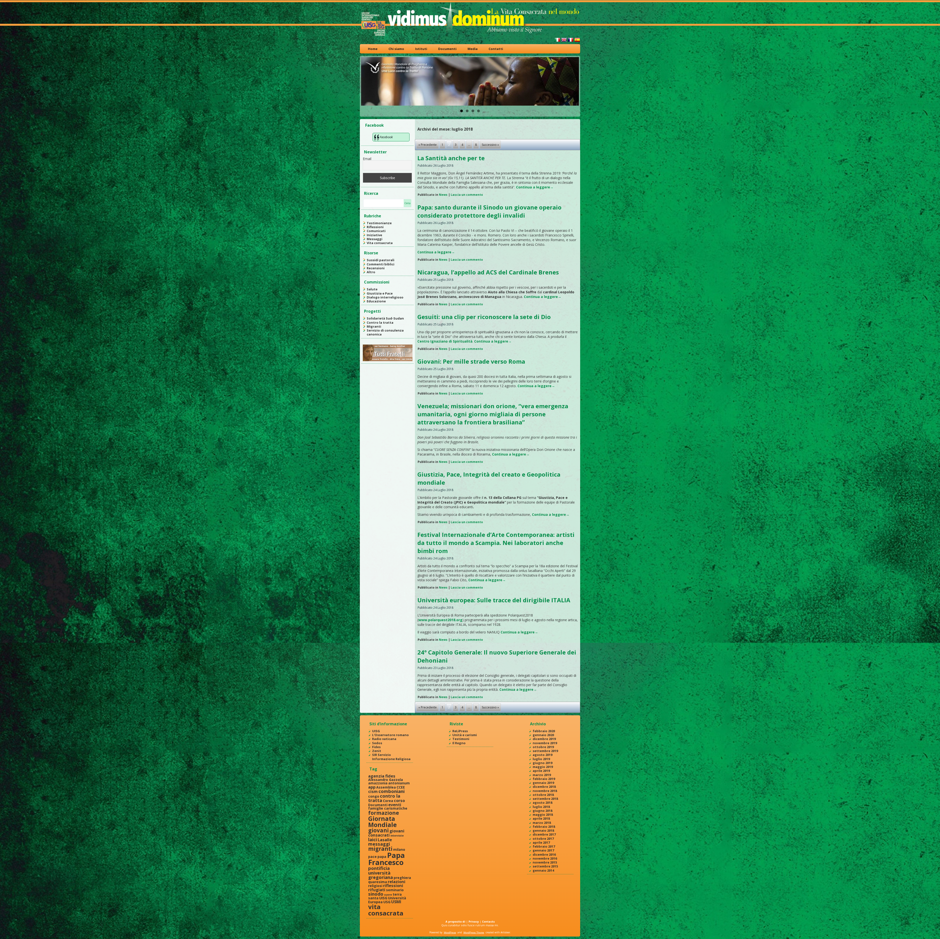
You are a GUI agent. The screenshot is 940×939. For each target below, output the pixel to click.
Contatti (496, 49)
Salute (372, 289)
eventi (394, 804)
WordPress (450, 932)
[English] (564, 42)
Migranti (374, 326)
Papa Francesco (386, 858)
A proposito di (455, 921)
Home (372, 49)
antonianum (399, 783)
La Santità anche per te (451, 158)
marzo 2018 (542, 822)
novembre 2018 (545, 791)
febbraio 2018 (544, 826)
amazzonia (378, 783)
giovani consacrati (386, 833)
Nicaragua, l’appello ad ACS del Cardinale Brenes (488, 272)
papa (381, 856)
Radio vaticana (384, 739)
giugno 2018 (542, 810)
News (443, 195)
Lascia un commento (467, 195)
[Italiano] (557, 42)
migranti (380, 849)
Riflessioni (375, 227)
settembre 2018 (545, 798)
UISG (376, 731)
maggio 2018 (543, 814)
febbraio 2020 (544, 731)
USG (386, 902)
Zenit (376, 751)
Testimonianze (379, 223)
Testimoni (460, 739)
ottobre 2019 (543, 747)
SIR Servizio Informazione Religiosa (391, 757)
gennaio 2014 (543, 870)
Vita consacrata (380, 243)
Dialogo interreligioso (385, 297)
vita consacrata (385, 909)
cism (373, 791)
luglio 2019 (541, 759)
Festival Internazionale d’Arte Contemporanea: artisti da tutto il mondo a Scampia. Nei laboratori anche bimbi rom (496, 543)
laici (372, 839)
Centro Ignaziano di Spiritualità (444, 341)
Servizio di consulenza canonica (385, 332)
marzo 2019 (542, 775)
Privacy (474, 921)
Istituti (421, 49)
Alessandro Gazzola (385, 779)
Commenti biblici (380, 264)
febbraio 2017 (544, 846)
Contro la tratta (380, 322)
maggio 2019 (543, 767)
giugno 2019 (542, 763)
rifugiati (376, 889)
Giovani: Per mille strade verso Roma (471, 361)
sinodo (375, 894)
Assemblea (386, 787)
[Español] (577, 42)
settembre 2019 (545, 751)
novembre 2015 (545, 862)
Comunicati (376, 231)
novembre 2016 (545, 858)
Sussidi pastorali (380, 260)
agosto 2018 (542, 802)
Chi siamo (396, 49)
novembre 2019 (545, 743)
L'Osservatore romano (390, 735)
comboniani (391, 791)
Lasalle (385, 839)
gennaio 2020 (543, 735)
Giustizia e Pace (380, 293)
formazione (383, 812)
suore (388, 894)
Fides (376, 747)
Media (473, 49)
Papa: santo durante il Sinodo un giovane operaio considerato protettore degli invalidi (489, 211)
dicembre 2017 (544, 834)
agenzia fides (381, 776)
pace (372, 856)
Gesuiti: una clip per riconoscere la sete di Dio (484, 317)
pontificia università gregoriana (380, 872)
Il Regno (459, 743)
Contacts (488, 921)
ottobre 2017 (543, 838)
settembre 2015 (545, 866)
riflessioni (393, 885)
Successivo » (490, 145)
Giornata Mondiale (382, 821)
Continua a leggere (534, 187)
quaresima (377, 881)
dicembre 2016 (544, 854)
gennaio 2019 (543, 782)
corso (399, 800)
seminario (395, 890)
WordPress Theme (473, 932)
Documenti (447, 49)
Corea (388, 800)
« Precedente (427, 145)
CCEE (401, 787)
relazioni (396, 881)
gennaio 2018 (543, 830)
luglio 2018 (541, 806)
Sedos (377, 743)
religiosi (375, 885)
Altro (371, 272)
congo (373, 796)
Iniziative (374, 235)
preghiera (402, 877)
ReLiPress (460, 731)
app (372, 787)
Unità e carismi (464, 735)
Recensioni (376, 268)
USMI (396, 901)
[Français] (571, 42)
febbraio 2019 (544, 779)
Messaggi (374, 239)
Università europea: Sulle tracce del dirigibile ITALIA (493, 600)
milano (399, 849)
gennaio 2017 (543, 850)
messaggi (379, 844)
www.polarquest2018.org (440, 620)
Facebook (374, 125)
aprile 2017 (541, 842)
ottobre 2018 (543, 794)
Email (367, 158)
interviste (397, 835)
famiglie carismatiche (387, 808)
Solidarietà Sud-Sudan (385, 318)
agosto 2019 (542, 755)
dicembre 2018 (544, 786)
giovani (378, 830)
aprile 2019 (541, 770)
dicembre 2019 (544, 739)
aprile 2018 (541, 818)
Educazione (376, 301)
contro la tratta (384, 798)
